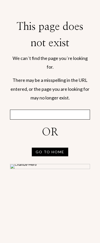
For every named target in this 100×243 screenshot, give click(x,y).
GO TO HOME (50, 152)
